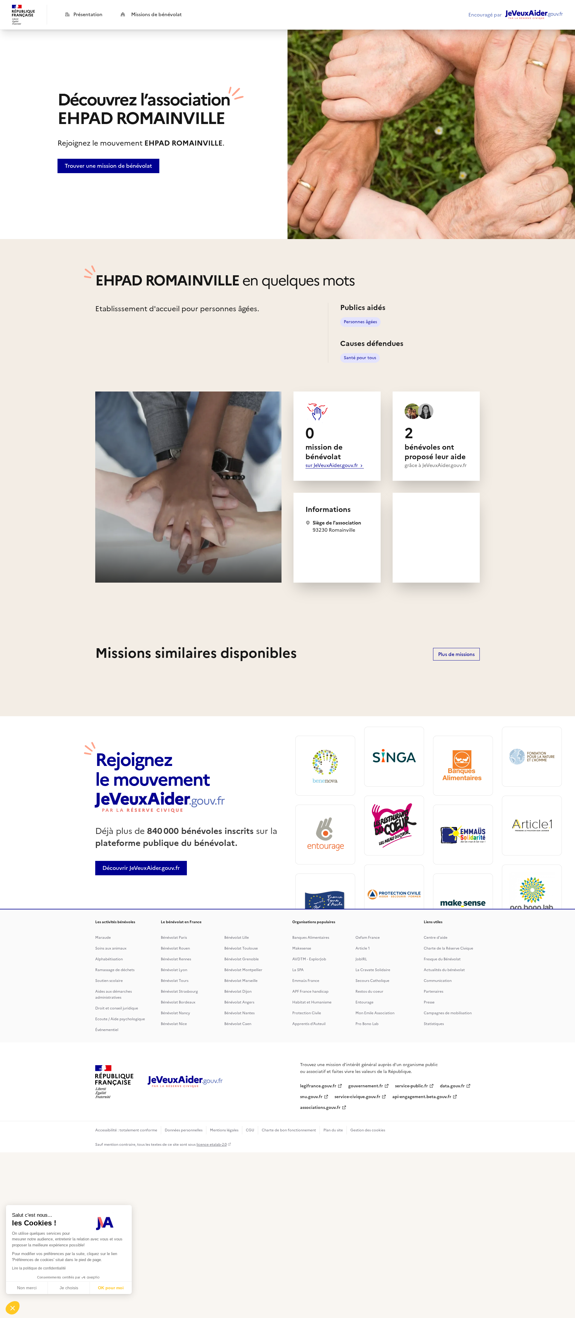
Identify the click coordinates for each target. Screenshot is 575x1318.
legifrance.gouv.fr (318, 1086)
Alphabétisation (109, 959)
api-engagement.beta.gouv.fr (421, 1097)
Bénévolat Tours (174, 980)
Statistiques (434, 1024)
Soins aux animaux (110, 948)
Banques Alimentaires (310, 937)
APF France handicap (310, 991)
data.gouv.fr (452, 1086)
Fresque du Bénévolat (442, 959)
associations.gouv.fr (320, 1107)
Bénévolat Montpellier (243, 970)
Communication (438, 980)
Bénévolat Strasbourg (179, 991)
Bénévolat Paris (174, 937)
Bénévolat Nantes (239, 1013)
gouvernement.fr (365, 1086)
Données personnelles (183, 1130)
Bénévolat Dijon (238, 991)
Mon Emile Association (374, 1013)
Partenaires (433, 991)
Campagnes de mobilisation (448, 1013)
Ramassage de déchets (114, 970)
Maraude (103, 937)
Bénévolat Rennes (176, 959)
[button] (12, 1308)
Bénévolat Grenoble (241, 959)
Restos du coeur (369, 991)
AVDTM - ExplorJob (309, 959)
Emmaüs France (305, 980)
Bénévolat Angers (239, 1002)
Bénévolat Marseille (241, 980)
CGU (250, 1130)
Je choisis (69, 1287)
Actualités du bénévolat (444, 970)
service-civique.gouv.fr (357, 1097)
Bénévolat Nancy (175, 1013)
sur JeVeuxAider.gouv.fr (332, 465)
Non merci (27, 1287)
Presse (429, 1002)
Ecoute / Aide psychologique (120, 1019)
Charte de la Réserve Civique (448, 948)
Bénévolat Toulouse (241, 948)
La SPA (298, 970)
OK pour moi (111, 1287)
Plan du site (333, 1130)
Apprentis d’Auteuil (309, 1024)
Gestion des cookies (367, 1130)
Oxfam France (367, 937)
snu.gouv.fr (311, 1097)
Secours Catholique (372, 980)
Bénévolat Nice (174, 1024)
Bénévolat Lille (236, 937)
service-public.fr (411, 1086)
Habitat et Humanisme (312, 1002)
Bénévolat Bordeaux (178, 1002)
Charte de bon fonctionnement (289, 1130)
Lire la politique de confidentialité (39, 1268)
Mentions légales (224, 1130)
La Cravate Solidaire (372, 970)
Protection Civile (306, 1013)
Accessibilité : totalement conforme (126, 1130)
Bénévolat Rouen (175, 948)
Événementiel (106, 1030)
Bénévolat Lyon (174, 970)
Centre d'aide (435, 937)
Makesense (301, 948)
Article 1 (362, 948)
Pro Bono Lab (367, 1024)
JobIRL (361, 959)
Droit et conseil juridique (116, 1008)
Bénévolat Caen (237, 1024)
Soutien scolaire (109, 980)
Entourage (364, 1002)
